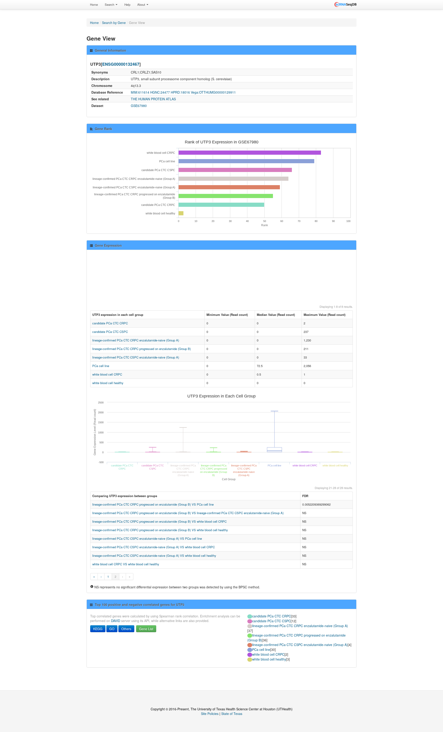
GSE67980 (139, 105)
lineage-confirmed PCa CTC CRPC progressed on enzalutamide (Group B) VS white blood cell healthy (160, 530)
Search (110, 4)
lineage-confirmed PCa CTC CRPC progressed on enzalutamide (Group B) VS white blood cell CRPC (159, 521)
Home (94, 4)
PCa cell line (100, 366)
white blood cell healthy (107, 383)
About (141, 4)
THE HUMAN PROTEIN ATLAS (153, 99)
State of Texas (231, 713)
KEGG (97, 628)
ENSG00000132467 (120, 64)
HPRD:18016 (180, 92)
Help (127, 4)
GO (111, 628)
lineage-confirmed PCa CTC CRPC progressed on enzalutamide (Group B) (141, 349)
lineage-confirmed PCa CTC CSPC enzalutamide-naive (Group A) (135, 357)
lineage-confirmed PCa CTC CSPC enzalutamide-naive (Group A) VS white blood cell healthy (154, 555)
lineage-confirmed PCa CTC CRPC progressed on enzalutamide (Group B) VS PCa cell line (153, 504)
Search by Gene (114, 22)
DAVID (115, 620)
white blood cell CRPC (107, 374)
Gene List (146, 628)
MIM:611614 (140, 92)
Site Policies (210, 713)
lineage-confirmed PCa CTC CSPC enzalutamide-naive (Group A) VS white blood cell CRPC (153, 547)
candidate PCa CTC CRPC (110, 323)
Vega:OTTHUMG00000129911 (213, 92)
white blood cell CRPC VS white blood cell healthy (125, 564)
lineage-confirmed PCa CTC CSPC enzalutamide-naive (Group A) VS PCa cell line (147, 538)
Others (126, 628)
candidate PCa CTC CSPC (110, 331)
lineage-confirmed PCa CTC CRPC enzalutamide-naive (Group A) (135, 340)
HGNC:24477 (160, 92)
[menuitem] (94, 4)
